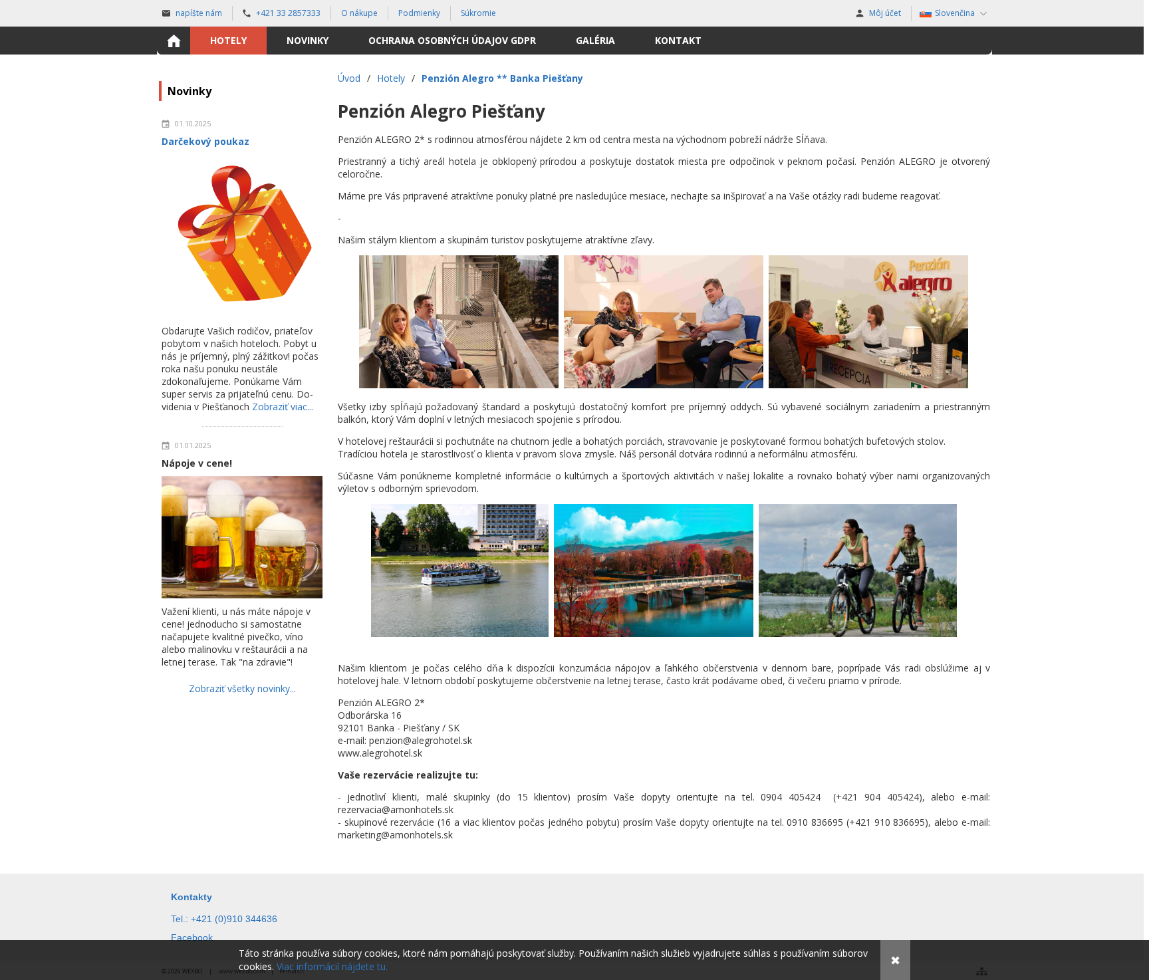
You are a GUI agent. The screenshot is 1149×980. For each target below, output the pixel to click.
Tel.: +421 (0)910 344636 (224, 919)
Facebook (192, 937)
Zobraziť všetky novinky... (242, 688)
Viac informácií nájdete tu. (332, 966)
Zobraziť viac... (282, 406)
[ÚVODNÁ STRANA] (173, 41)
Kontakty (191, 897)
